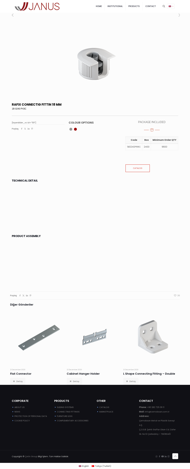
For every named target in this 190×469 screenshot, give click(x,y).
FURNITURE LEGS (64, 416)
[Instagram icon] (168, 456)
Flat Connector (20, 374)
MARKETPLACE (106, 411)
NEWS (17, 411)
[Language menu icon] (171, 6)
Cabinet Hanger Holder (83, 374)
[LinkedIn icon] (166, 456)
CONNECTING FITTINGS (68, 411)
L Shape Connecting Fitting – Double (149, 374)
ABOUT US (19, 407)
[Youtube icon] (162, 456)
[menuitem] (83, 466)
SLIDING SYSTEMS (65, 407)
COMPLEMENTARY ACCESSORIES (72, 420)
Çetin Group (31, 456)
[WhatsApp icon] (157, 456)
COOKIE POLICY (22, 420)
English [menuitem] (85, 466)
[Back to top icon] (175, 456)
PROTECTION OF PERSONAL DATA (30, 416)
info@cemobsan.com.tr (154, 411)
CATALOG (104, 407)
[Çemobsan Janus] (37, 6)
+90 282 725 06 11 (151, 407)
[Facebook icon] (159, 456)
